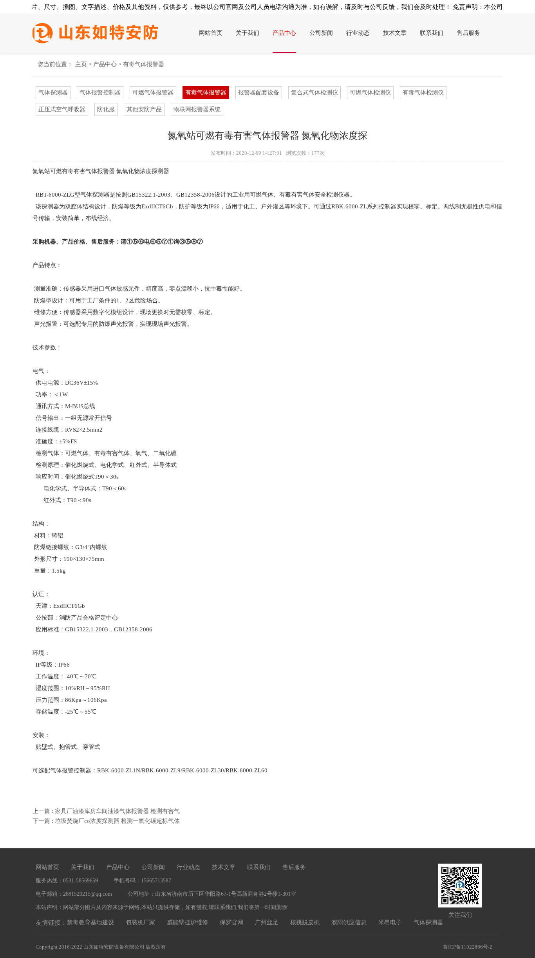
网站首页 (210, 33)
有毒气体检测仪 (423, 92)
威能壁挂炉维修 (187, 922)
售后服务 (468, 33)
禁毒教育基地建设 (90, 922)
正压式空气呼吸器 (61, 109)
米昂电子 (390, 922)
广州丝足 (266, 922)
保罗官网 (231, 922)
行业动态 (358, 33)
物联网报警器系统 (197, 109)
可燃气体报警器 (153, 92)
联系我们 (431, 33)
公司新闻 (321, 33)
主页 (81, 64)
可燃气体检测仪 (370, 92)
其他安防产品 (144, 109)
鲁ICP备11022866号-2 (467, 947)
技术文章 (395, 33)
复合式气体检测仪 (314, 92)
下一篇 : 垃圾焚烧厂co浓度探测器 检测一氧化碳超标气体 (106, 821)
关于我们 (247, 33)
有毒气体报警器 (143, 64)
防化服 (106, 109)
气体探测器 (53, 92)
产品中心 (284, 33)
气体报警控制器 (100, 92)
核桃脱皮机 (305, 922)
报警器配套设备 (258, 92)
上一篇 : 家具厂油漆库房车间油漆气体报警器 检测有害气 (106, 811)
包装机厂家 (140, 922)
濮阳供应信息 (349, 922)
